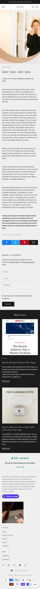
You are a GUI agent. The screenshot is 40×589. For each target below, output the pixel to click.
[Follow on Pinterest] (14, 565)
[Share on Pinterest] (24, 242)
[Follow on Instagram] (9, 565)
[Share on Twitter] (15, 242)
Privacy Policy (14, 262)
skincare (5, 358)
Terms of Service (28, 262)
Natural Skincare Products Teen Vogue (19, 362)
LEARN (4, 539)
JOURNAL (5, 546)
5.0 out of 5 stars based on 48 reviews (20, 463)
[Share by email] (33, 242)
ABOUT (4, 542)
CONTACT (5, 559)
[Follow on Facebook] (3, 565)
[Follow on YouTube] (20, 565)
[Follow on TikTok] (25, 565)
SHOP (4, 532)
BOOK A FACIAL (8, 535)
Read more (6, 381)
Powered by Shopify (26, 575)
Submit (8, 304)
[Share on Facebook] (6, 242)
